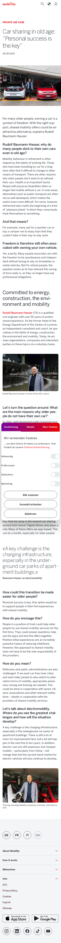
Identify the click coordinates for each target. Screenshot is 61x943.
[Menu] (55, 4)
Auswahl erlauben (31, 504)
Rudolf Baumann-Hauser (17, 312)
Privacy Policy (10, 890)
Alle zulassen (31, 494)
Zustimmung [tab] (11, 426)
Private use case (13, 22)
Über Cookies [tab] (50, 426)
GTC (5, 884)
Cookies (7, 896)
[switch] (55, 465)
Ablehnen (30, 513)
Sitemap (7, 908)
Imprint (6, 902)
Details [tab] (30, 426)
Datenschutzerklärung (36, 447)
